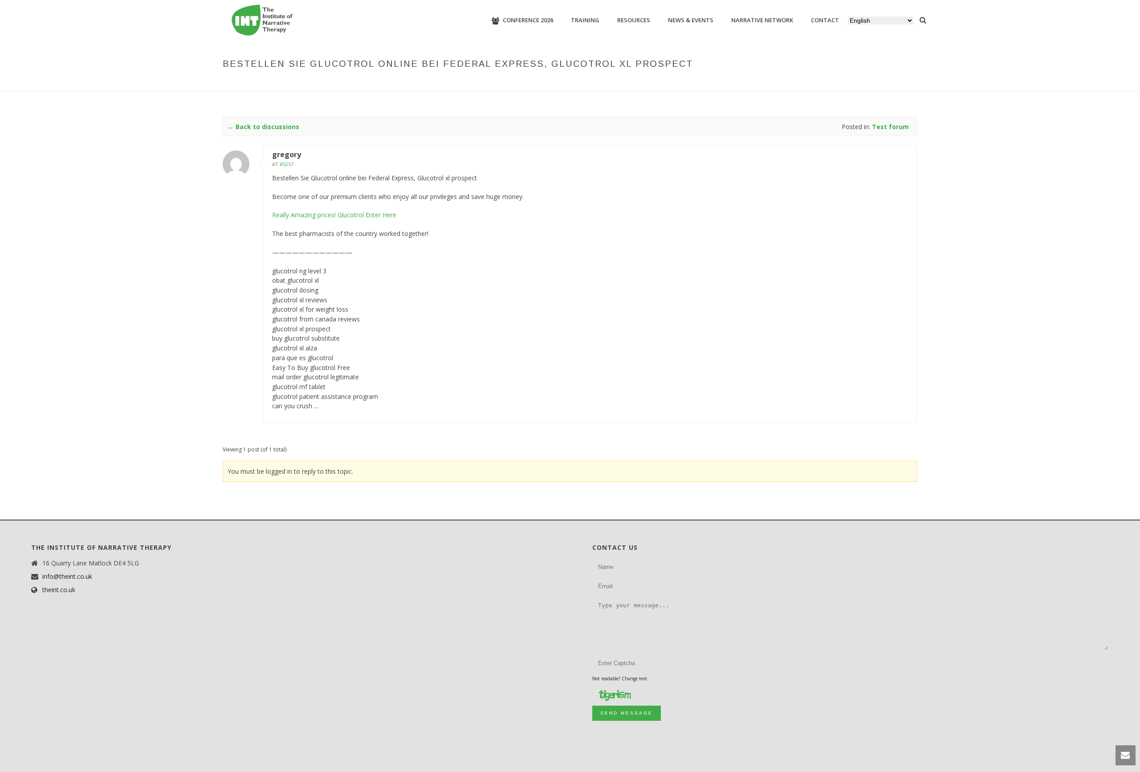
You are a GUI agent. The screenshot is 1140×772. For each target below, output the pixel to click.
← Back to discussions (263, 126)
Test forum (654, 82)
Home (595, 82)
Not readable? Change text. (620, 678)
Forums (620, 82)
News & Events (690, 20)
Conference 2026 (528, 20)
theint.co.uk (58, 590)
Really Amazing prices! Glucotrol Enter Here (334, 215)
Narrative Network (762, 20)
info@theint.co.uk (67, 577)
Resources (633, 20)
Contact (825, 20)
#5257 (286, 164)
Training (585, 20)
